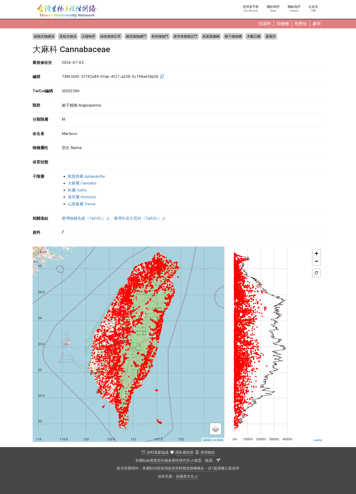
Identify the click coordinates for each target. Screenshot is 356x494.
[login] (218, 461)
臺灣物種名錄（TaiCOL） (84, 218)
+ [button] (316, 253)
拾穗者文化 (185, 476)
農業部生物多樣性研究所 (170, 460)
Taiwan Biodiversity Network (67, 11)
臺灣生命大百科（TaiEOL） (138, 218)
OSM (220, 440)
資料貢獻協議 (158, 452)
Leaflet (207, 440)
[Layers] (215, 429)
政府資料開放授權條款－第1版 (192, 468)
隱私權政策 (184, 452)
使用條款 (207, 452)
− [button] (316, 261)
